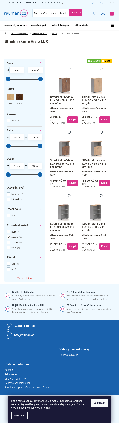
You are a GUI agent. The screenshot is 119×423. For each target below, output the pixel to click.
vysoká (16, 242)
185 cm (35, 166)
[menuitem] (15, 25)
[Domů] (5, 33)
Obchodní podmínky (50, 2)
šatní (15, 247)
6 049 (34, 70)
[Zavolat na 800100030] (104, 2)
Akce (107, 61)
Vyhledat (77, 12)
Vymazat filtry (24, 278)
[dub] (10, 99)
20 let (15, 120)
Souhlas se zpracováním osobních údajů (26, 387)
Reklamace (31, 2)
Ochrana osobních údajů (17, 383)
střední (16, 237)
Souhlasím (99, 402)
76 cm (17, 166)
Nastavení (19, 415)
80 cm (17, 137)
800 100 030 (24, 326)
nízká (15, 232)
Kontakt (8, 369)
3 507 (15, 70)
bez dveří (17, 194)
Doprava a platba (12, 2)
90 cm (35, 137)
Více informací (43, 407)
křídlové (16, 199)
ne (14, 269)
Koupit (72, 119)
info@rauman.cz (23, 335)
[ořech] (19, 99)
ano (14, 264)
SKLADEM (95, 61)
